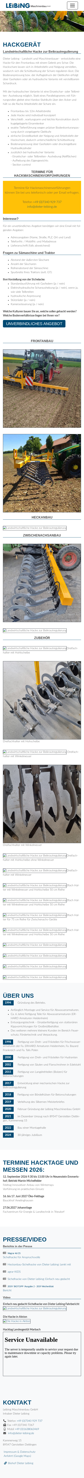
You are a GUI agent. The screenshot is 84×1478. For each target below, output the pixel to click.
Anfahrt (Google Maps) (17, 1456)
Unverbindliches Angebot (34, 324)
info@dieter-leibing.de (42, 206)
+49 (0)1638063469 (27, 1429)
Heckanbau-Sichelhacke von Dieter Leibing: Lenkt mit (39, 1264)
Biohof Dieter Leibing (20, 1463)
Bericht (28, 1288)
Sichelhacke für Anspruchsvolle (21, 1255)
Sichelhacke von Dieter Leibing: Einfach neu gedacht (39, 1279)
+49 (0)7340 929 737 (47, 202)
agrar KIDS (14, 1271)
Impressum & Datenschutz (19, 1452)
